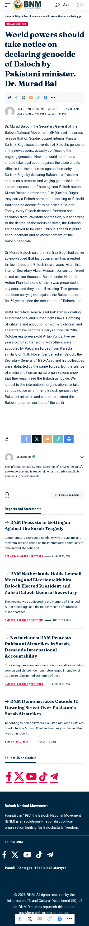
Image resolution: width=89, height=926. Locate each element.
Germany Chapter (16, 556)
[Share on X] (23, 97)
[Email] (31, 97)
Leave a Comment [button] (69, 495)
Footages (24, 868)
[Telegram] (54, 776)
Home (8, 16)
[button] (9, 5)
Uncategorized (16, 24)
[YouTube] (31, 776)
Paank (10, 868)
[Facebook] (9, 776)
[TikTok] (43, 776)
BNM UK (9, 741)
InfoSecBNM (23, 457)
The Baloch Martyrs (50, 868)
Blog (17, 16)
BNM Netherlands (16, 620)
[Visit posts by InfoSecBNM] (9, 457)
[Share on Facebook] (16, 97)
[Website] (82, 457)
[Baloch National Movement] (27, 5)
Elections (36, 620)
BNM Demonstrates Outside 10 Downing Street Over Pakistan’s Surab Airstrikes (42, 707)
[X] (19, 776)
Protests (36, 556)
